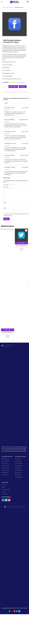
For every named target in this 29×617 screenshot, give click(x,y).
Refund (3, 487)
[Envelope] (9, 500)
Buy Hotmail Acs (18, 465)
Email (4, 208)
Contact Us (4, 491)
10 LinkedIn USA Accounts (7, 332)
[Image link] (14, 556)
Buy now (23, 86)
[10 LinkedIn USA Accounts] (7, 278)
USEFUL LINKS (5, 482)
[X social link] (12, 611)
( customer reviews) (19, 82)
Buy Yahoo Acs (18, 461)
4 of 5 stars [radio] (13, 184)
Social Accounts (9, 7)
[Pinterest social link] (14, 611)
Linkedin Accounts (10, 333)
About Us (4, 484)
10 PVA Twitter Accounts (21, 245)
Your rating (6, 184)
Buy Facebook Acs (5, 458)
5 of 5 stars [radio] (14, 184)
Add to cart (13, 86)
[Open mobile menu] (1, 2)
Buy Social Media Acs (7, 456)
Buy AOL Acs (18, 467)
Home (3, 7)
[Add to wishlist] (12, 230)
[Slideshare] (3, 500)
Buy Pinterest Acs (5, 470)
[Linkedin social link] (17, 611)
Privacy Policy (4, 494)
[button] (7, 329)
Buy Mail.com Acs (18, 470)
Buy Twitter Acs (5, 463)
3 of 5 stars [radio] (12, 184)
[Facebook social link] (10, 611)
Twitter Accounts (24, 246)
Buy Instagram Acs (6, 461)
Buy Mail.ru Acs (18, 472)
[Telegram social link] (19, 611)
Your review (6, 187)
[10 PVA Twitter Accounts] (21, 235)
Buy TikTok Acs (5, 474)
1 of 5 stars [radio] (10, 184)
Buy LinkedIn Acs (5, 465)
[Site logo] (14, 1)
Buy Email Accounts (20, 456)
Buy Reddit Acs (5, 472)
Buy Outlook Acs (18, 463)
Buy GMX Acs (18, 474)
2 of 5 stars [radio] (11, 184)
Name (4, 202)
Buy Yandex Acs (18, 477)
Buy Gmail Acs (18, 458)
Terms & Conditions (6, 489)
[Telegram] (6, 500)
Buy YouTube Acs (5, 467)
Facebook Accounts (18, 7)
